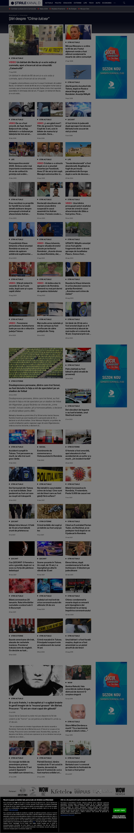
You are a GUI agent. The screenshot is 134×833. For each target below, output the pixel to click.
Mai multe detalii (13, 810)
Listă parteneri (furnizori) (67, 815)
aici (34, 821)
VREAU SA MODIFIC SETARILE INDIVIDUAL (119, 817)
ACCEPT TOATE (120, 810)
